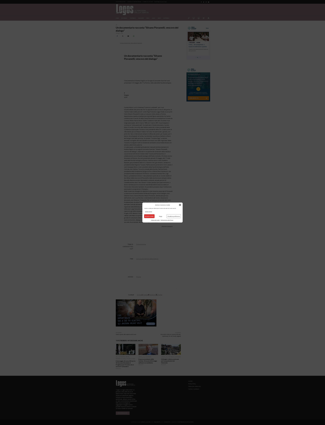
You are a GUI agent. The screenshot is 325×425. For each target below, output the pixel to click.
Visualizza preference (173, 216)
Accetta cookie (149, 216)
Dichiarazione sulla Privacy (167, 220)
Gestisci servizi (148, 211)
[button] (180, 205)
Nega (160, 216)
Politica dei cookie (155, 220)
